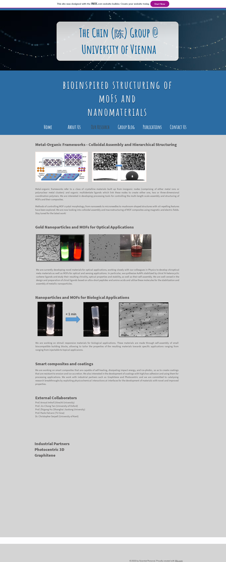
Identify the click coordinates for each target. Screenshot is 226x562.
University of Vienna (119, 49)
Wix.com (179, 561)
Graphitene (113, 377)
